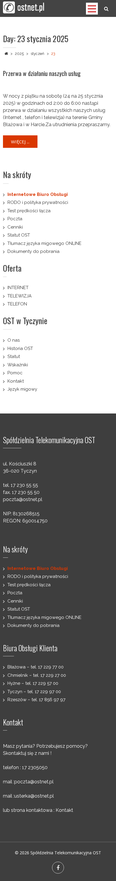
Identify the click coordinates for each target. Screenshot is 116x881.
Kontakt (15, 381)
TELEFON (17, 304)
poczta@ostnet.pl (22, 499)
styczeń (37, 53)
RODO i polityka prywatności (37, 202)
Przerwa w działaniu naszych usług (42, 73)
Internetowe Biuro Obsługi (37, 194)
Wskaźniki (17, 364)
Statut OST (18, 235)
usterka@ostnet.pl (34, 796)
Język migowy (22, 389)
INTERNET (18, 287)
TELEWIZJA (19, 296)
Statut (13, 356)
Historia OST (20, 348)
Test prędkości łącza (29, 210)
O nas (13, 340)
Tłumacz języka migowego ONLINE (44, 243)
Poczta (14, 218)
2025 (19, 53)
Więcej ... (20, 142)
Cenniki (15, 227)
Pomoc (15, 372)
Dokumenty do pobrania (33, 251)
